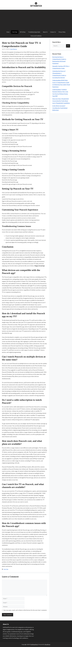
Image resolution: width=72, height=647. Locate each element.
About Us (45, 32)
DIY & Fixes (22, 32)
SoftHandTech (34, 644)
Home (8, 32)
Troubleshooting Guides (34, 32)
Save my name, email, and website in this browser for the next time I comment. (25, 610)
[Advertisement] (36, 19)
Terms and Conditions (36, 35)
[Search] (68, 46)
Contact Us (53, 32)
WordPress (47, 644)
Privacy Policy (62, 32)
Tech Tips (14, 32)
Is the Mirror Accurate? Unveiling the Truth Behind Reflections (59, 108)
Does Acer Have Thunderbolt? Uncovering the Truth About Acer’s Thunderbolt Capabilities (61, 101)
